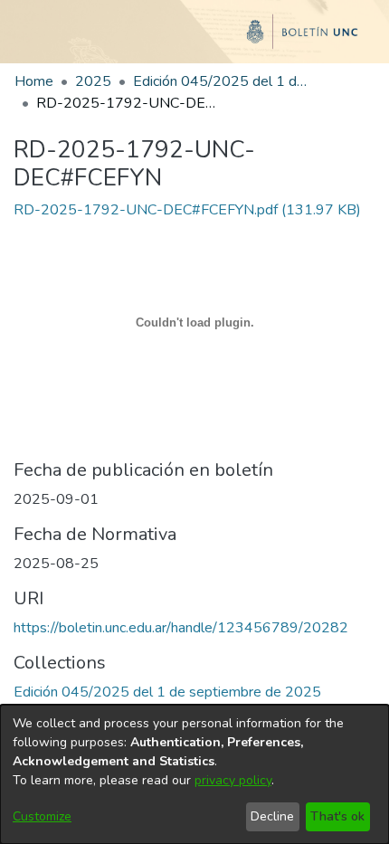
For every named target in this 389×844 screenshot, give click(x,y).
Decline (272, 816)
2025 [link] (93, 81)
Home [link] (33, 81)
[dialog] (194, 774)
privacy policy (232, 780)
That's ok (337, 816)
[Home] (194, 39)
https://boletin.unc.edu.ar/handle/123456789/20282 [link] (181, 628)
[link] (187, 210)
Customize (42, 816)
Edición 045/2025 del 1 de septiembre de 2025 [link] (223, 81)
